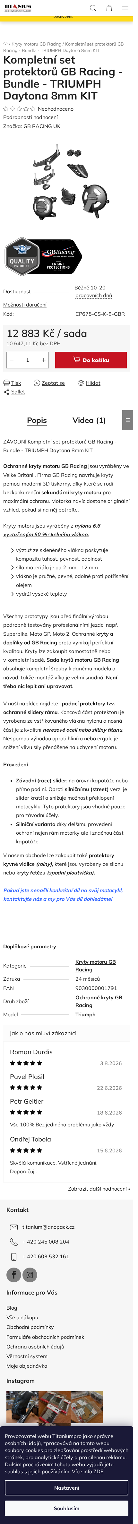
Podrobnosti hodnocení (30, 117)
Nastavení (66, 1488)
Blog (11, 1307)
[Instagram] (29, 1275)
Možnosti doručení (25, 304)
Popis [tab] (37, 420)
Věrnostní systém (26, 1356)
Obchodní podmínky (30, 1327)
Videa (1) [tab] (89, 420)
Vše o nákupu (22, 1317)
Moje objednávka (26, 1366)
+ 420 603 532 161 (45, 1256)
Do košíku (96, 360)
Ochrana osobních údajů (35, 1346)
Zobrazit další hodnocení (97, 1188)
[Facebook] (13, 1275)
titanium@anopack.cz (48, 1227)
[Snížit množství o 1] (11, 360)
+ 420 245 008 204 (45, 1241)
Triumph (85, 1014)
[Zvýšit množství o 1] (43, 360)
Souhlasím (66, 1508)
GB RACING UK (41, 126)
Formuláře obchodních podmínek (45, 1337)
